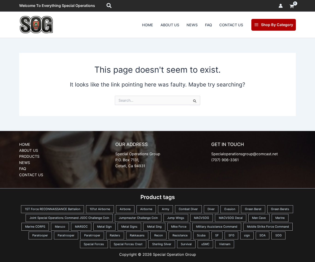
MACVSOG (201, 218)
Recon (158, 235)
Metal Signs (129, 226)
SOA (262, 235)
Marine (280, 218)
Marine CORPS (35, 226)
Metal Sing (154, 226)
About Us (169, 25)
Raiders (115, 235)
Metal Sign (104, 226)
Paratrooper (66, 235)
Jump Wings (175, 218)
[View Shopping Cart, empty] (291, 7)
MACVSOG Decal (231, 218)
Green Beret (253, 209)
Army (165, 209)
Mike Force (178, 226)
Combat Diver (188, 209)
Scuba (201, 235)
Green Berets (280, 209)
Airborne (146, 209)
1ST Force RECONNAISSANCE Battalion (52, 209)
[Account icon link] (281, 6)
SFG (232, 235)
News (192, 25)
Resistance (179, 235)
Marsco (60, 226)
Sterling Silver (161, 244)
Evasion (229, 209)
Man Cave (259, 218)
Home (147, 25)
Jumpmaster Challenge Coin (138, 218)
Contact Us (231, 25)
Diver (211, 209)
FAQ (208, 25)
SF (217, 235)
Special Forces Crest (128, 244)
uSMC (205, 244)
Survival (186, 244)
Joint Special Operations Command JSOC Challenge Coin (69, 218)
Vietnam (224, 244)
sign (247, 235)
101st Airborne (100, 209)
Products (29, 156)
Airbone (125, 209)
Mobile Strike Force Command (268, 226)
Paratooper (40, 235)
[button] (109, 6)
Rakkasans (137, 235)
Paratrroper (92, 235)
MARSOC (81, 226)
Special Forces (94, 244)
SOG (278, 235)
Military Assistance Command (216, 226)
